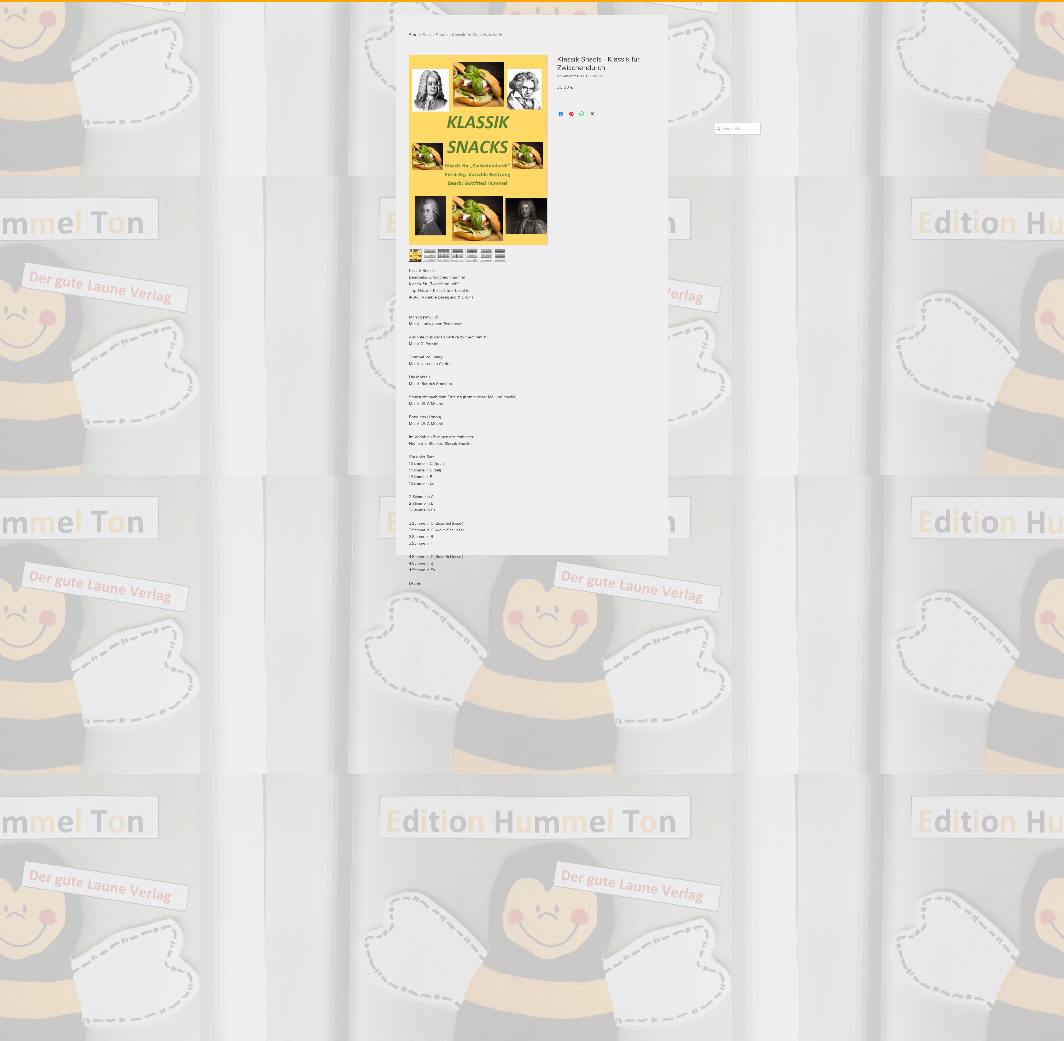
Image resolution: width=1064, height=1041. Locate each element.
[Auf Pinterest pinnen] (571, 114)
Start (413, 34)
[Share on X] (592, 114)
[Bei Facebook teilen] (560, 114)
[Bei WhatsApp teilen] (582, 114)
